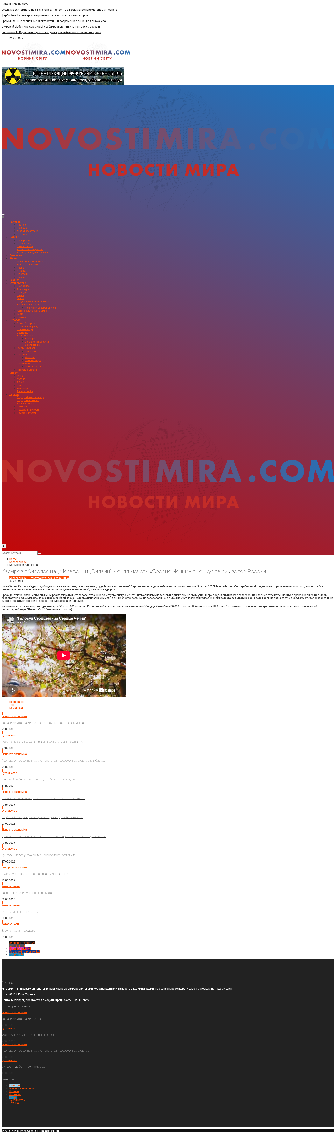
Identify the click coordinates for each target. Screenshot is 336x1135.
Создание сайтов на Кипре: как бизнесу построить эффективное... (43, 722)
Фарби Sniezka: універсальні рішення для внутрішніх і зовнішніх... (42, 741)
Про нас (21, 224)
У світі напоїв (32, 345)
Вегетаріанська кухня (37, 341)
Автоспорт (23, 388)
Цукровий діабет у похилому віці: (23, 1066)
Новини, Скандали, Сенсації (32, 252)
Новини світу (24, 243)
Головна (15, 221)
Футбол (21, 379)
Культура (22, 292)
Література (23, 289)
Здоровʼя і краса (26, 323)
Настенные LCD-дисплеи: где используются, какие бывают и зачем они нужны (52, 32)
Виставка (22, 354)
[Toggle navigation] (3, 214)
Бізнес (13, 258)
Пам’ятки (22, 406)
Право (20, 267)
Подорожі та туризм (28, 409)
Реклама (22, 228)
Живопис (30, 357)
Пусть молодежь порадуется (20, 911)
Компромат (31, 351)
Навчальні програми (28, 304)
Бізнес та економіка (28, 264)
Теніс (20, 375)
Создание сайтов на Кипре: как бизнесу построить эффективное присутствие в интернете (59, 9)
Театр (20, 314)
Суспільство (17, 282)
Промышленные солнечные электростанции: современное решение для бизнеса (54, 21)
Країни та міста (25, 403)
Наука (20, 295)
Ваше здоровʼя (25, 335)
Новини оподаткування (30, 249)
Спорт (13, 372)
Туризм (14, 394)
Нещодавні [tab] (16, 701)
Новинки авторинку (27, 326)
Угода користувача (27, 231)
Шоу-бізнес (23, 286)
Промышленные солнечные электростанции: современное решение (45, 1050)
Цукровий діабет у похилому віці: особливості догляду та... (39, 779)
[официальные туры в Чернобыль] (63, 83)
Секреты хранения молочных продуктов (27, 892)
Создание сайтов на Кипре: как (21, 1018)
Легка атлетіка (25, 391)
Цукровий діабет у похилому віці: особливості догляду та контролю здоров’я (51, 26)
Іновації (21, 277)
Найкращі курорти (27, 413)
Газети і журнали (26, 348)
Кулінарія (22, 332)
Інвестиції (22, 274)
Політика (15, 255)
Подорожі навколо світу (30, 397)
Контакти (22, 234)
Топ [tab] (11, 704)
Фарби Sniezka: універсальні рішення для (28, 1034)
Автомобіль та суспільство (32, 311)
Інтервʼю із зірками (27, 369)
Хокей (20, 382)
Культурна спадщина (55, 577)
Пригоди (21, 317)
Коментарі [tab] (16, 707)
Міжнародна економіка (30, 261)
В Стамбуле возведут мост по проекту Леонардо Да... (36, 873)
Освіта (20, 298)
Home (13, 559)
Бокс (19, 385)
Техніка (14, 280)
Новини (14, 237)
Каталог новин (25, 246)
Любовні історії (33, 366)
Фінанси (21, 271)
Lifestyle (14, 320)
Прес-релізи (23, 240)
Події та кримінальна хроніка (33, 301)
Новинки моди (25, 329)
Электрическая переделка (19, 930)
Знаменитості (24, 363)
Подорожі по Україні (28, 400)
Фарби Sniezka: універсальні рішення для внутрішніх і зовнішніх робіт (46, 15)
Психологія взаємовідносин (41, 307)
